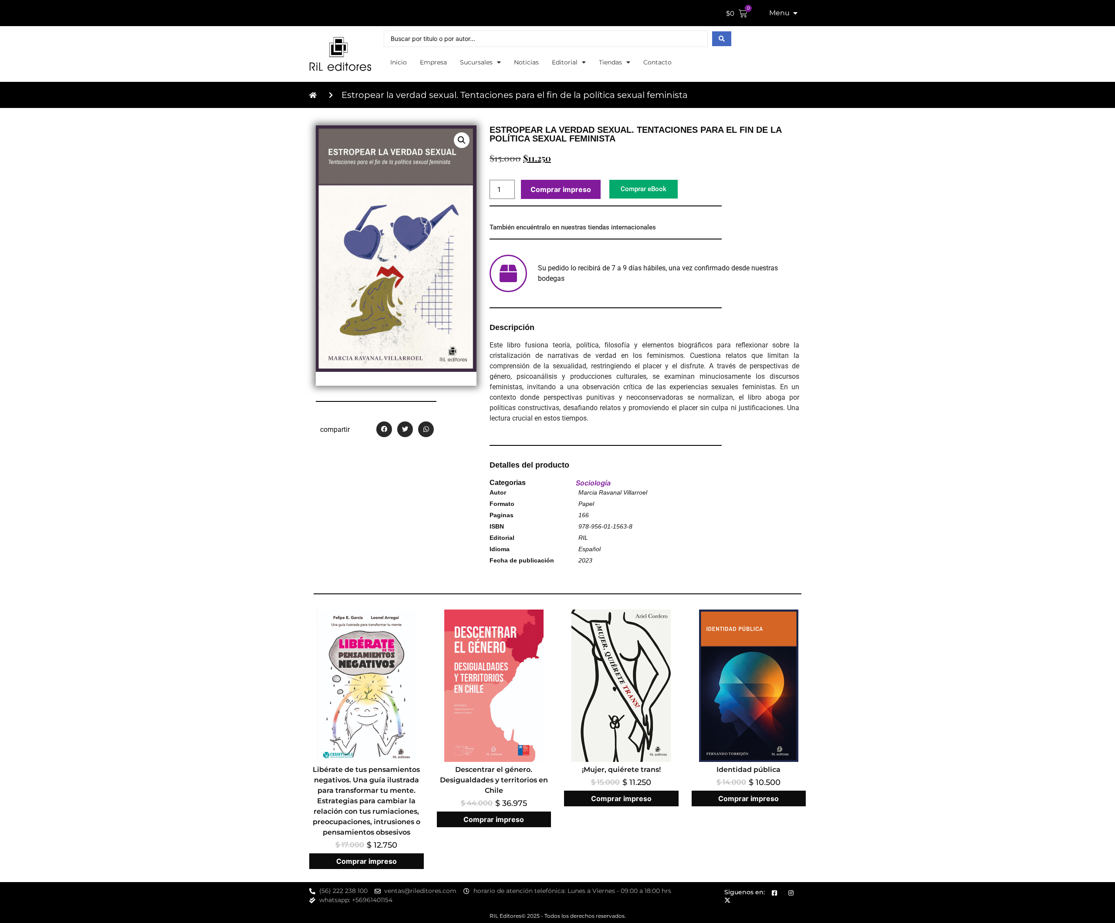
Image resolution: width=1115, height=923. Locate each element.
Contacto (657, 62)
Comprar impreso (560, 189)
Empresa (433, 62)
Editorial (565, 62)
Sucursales (476, 62)
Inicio (398, 62)
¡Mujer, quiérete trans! (621, 769)
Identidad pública (748, 769)
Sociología (593, 482)
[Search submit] (721, 38)
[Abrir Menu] (795, 13)
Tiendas (610, 62)
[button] (462, 140)
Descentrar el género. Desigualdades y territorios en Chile (494, 780)
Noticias (526, 62)
